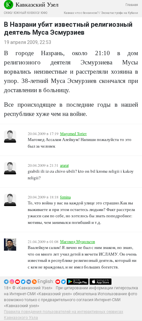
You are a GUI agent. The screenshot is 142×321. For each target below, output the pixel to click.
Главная (131, 5)
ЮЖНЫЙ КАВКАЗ (26, 13)
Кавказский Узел (37, 4)
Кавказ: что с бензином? (81, 13)
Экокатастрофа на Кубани (119, 13)
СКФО (8, 13)
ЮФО (44, 13)
